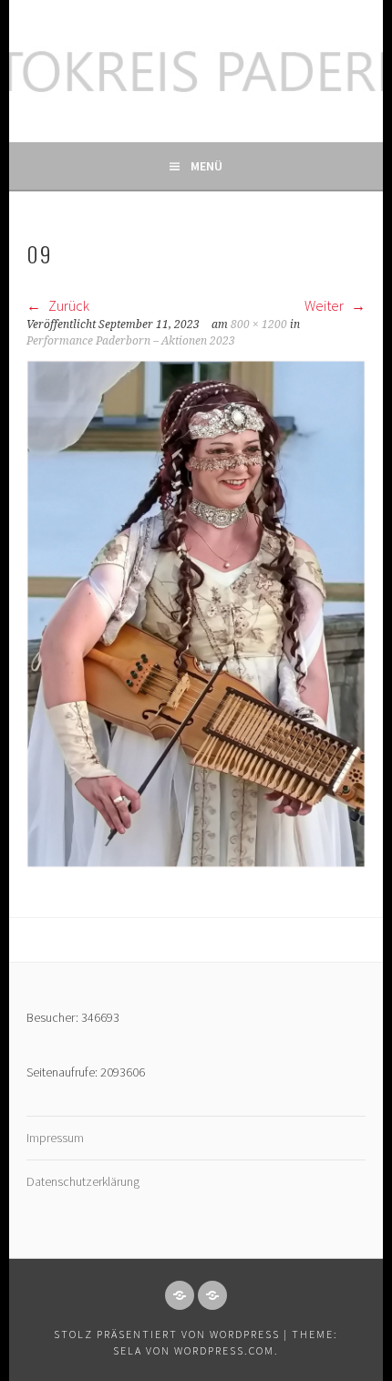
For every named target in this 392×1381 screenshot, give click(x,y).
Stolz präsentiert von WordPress (167, 1334)
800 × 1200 (259, 324)
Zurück (67, 305)
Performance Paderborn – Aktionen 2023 (130, 341)
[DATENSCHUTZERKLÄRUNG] (212, 1295)
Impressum (55, 1137)
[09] (196, 862)
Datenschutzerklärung (82, 1181)
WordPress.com (224, 1350)
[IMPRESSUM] (179, 1295)
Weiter (325, 305)
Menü (206, 166)
